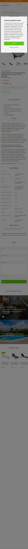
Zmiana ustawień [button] (14, 47)
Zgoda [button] (14, 43)
